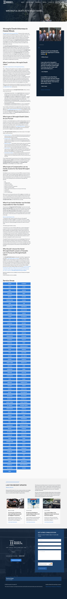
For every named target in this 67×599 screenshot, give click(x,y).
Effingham (24, 336)
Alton (23, 286)
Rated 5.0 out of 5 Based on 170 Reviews (53, 586)
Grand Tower (10, 362)
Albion (9, 283)
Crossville (9, 323)
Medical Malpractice (8, 135)
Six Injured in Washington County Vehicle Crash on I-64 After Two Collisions (33, 511)
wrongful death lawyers (20, 126)
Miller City (9, 398)
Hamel (23, 365)
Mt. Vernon (9, 405)
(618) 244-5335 (21, 555)
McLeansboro (24, 392)
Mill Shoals (23, 395)
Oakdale (10, 415)
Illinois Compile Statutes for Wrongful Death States (14, 66)
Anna (9, 290)
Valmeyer (10, 458)
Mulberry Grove (24, 405)
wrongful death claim (8, 86)
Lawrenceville (24, 382)
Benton (9, 296)
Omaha (9, 418)
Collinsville (24, 316)
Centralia (9, 313)
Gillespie (10, 356)
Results (44, 2)
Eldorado (9, 339)
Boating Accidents (7, 138)
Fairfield (10, 346)
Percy (9, 421)
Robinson (24, 428)
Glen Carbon (24, 356)
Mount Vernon (24, 402)
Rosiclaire (23, 431)
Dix (9, 326)
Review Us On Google (16, 560)
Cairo (9, 303)
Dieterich (24, 323)
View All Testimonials (45, 89)
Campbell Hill (10, 306)
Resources (38, 2)
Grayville (10, 365)
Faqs (25, 547)
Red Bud (9, 428)
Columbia (24, 319)
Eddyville (24, 333)
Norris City (23, 412)
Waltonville (24, 461)
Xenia (9, 471)
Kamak (23, 379)
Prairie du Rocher (24, 425)
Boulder (24, 296)
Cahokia (24, 300)
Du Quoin (24, 329)
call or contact (7, 270)
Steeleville (23, 448)
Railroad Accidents (7, 143)
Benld (24, 293)
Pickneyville (24, 421)
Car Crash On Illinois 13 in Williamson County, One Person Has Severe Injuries (51, 511)
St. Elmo (9, 448)
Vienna (9, 461)
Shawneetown (9, 441)
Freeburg (24, 349)
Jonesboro (23, 375)
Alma (9, 286)
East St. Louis (10, 333)
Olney (24, 415)
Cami (24, 303)
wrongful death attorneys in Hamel (14, 109)
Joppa (9, 379)
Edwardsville (10, 336)
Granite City (24, 362)
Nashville (24, 408)
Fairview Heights (24, 346)
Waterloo (9, 464)
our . (18, 270)
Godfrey (10, 359)
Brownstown (10, 300)
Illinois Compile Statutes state (8, 216)
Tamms (9, 454)
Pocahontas (10, 425)
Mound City (23, 398)
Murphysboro (9, 408)
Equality (24, 339)
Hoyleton (24, 372)
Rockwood (9, 431)
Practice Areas (29, 2)
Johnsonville (10, 375)
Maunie (9, 392)
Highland (10, 372)
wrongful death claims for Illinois (12, 258)
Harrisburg (9, 369)
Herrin (23, 369)
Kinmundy (10, 382)
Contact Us (51, 2)
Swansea (24, 451)
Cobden (9, 316)
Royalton (9, 435)
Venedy (23, 458)
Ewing (24, 342)
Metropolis (9, 395)
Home (7, 547)
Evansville (9, 342)
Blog (22, 547)
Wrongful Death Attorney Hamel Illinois (10, 33)
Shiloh (23, 441)
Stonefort (9, 451)
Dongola (24, 326)
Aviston (24, 290)
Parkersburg (24, 418)
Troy (24, 454)
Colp (10, 319)
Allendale (24, 283)
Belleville (9, 293)
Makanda (10, 385)
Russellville (24, 435)
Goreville (24, 359)
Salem (9, 438)
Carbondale (24, 306)
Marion (24, 385)
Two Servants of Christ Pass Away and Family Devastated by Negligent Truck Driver (15, 511)
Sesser (23, 438)
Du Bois (9, 329)
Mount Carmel (9, 402)
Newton (10, 412)
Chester (24, 313)
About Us (11, 547)
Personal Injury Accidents (8, 152)
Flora (9, 349)
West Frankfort (24, 464)
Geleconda (23, 352)
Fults (9, 352)
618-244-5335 (59, 3)
